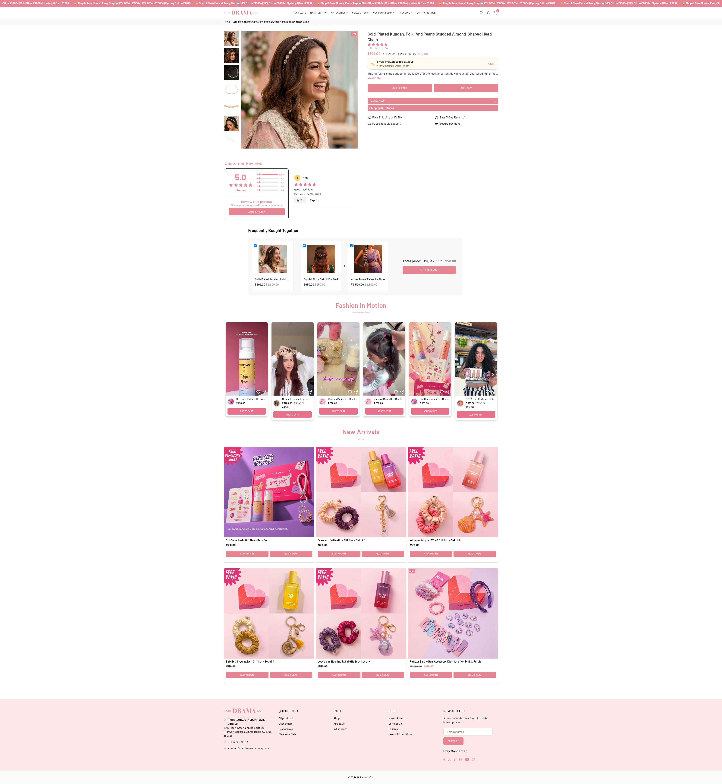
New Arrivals (286, 728)
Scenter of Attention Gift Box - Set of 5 (341, 540)
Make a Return (396, 718)
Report (314, 200)
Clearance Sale (287, 734)
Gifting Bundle (426, 12)
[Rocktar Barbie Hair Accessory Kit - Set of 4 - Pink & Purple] (453, 613)
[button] (496, 12)
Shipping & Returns (381, 108)
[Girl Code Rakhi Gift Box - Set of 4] (269, 492)
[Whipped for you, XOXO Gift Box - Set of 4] (453, 492)
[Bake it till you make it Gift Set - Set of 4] (269, 613)
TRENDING (404, 12)
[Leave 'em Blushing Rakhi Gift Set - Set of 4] (361, 613)
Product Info (377, 101)
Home (227, 21)
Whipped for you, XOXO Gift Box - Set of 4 (435, 540)
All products (286, 718)
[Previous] (246, 89)
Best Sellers (286, 723)
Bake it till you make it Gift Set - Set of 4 (250, 661)
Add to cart (429, 269)
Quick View (290, 553)
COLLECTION (359, 12)
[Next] (353, 89)
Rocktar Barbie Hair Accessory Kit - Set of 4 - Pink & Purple (446, 661)
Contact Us (395, 723)
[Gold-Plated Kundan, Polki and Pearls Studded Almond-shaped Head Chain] (231, 38)
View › (491, 64)
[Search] (482, 12)
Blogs (337, 718)
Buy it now (466, 87)
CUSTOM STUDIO (382, 12)
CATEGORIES (338, 12)
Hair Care (300, 12)
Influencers (340, 728)
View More (374, 78)
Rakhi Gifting (318, 12)
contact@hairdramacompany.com (248, 748)
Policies (393, 728)
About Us (339, 723)
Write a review (256, 211)
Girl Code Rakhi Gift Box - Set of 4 (246, 540)
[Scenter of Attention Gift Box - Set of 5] (361, 492)
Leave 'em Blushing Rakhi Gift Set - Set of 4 (344, 661)
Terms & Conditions (400, 734)
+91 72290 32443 (238, 741)
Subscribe (453, 741)
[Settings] (489, 12)
